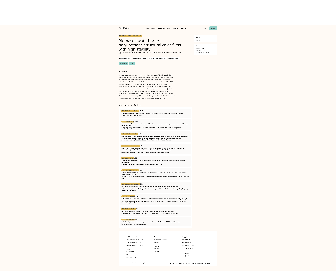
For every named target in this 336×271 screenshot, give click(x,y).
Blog (169, 28)
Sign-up (213, 28)
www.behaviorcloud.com (188, 249)
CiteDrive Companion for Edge (134, 245)
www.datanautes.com (188, 245)
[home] (124, 28)
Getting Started (150, 28)
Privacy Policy (143, 263)
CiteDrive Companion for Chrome (135, 239)
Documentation (130, 251)
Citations (156, 242)
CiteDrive (156, 248)
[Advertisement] (167, 13)
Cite (132, 63)
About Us (161, 28)
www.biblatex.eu (186, 242)
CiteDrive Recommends (160, 239)
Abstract (198, 40)
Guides (175, 28)
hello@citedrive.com (187, 256)
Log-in (206, 28)
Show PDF (123, 63)
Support (183, 28)
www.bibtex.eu (186, 239)
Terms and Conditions (132, 263)
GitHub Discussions (131, 257)
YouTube (156, 251)
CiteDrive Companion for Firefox (135, 242)
